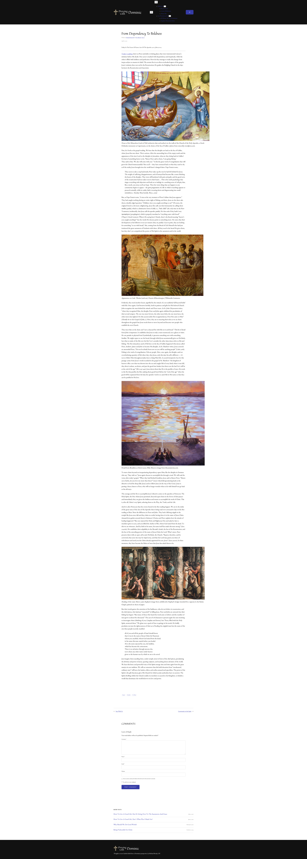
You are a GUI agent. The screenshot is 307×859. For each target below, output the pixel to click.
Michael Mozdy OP (130, 37)
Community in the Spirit (184, 711)
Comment (124, 739)
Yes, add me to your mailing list (129, 782)
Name (123, 756)
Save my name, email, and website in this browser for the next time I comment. (139, 778)
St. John (128, 695)
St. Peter (134, 695)
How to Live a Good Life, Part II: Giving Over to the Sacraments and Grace (140, 814)
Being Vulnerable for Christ (123, 830)
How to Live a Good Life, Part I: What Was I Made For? (133, 819)
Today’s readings (127, 54)
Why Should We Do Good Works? (125, 825)
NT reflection (138, 37)
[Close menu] (156, 2)
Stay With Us (119, 711)
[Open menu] (151, 12)
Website (123, 771)
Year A (143, 37)
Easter (123, 695)
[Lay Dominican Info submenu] (170, 16)
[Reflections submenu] (165, 6)
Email (123, 764)
